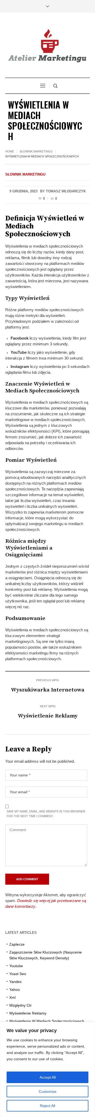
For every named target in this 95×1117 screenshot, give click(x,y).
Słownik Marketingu (36, 151)
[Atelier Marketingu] (47, 45)
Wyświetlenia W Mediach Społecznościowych (46, 1021)
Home (9, 151)
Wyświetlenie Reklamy (48, 716)
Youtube (16, 966)
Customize (47, 1091)
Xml (12, 997)
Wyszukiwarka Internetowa (47, 689)
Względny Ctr (20, 1005)
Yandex (15, 982)
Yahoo (14, 989)
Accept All (48, 1077)
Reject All (47, 1106)
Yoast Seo (17, 974)
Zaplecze (17, 944)
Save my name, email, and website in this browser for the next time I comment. (46, 814)
